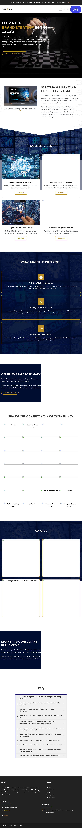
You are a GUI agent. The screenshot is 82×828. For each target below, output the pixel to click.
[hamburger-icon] (60, 9)
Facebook (7, 810)
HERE (20, 110)
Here (69, 2)
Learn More (21, 192)
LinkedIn (6, 815)
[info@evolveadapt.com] (20, 807)
